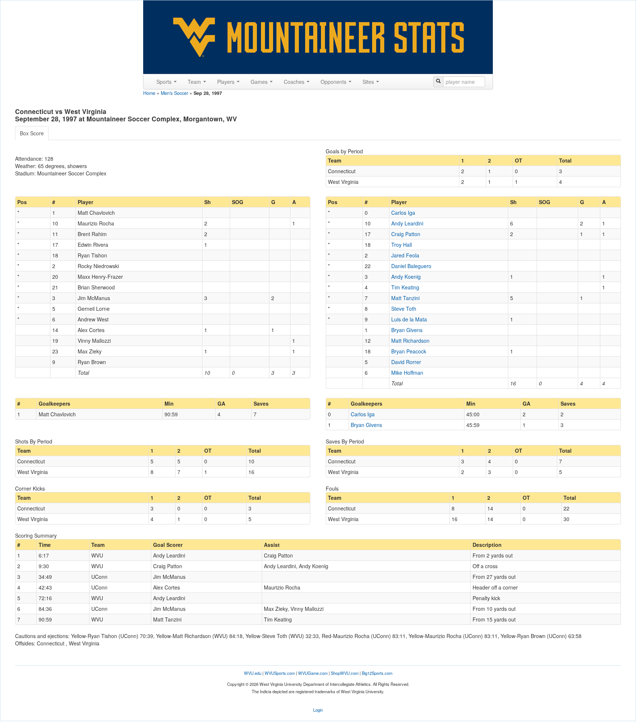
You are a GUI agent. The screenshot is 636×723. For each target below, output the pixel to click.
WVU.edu (252, 673)
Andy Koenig (406, 276)
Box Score (32, 133)
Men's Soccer (174, 93)
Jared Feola (405, 255)
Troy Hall (401, 244)
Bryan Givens (407, 330)
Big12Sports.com (377, 673)
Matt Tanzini (405, 298)
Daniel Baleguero (411, 266)
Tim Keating (405, 287)
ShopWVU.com (344, 673)
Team (195, 81)
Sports (164, 81)
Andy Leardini (407, 223)
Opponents (334, 81)
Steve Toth (403, 308)
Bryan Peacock (408, 351)
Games (260, 81)
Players (226, 81)
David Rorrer (406, 362)
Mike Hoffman (407, 372)
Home (149, 93)
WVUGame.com (313, 673)
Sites (369, 81)
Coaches (295, 81)
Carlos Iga (403, 212)
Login (318, 710)
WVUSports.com (280, 673)
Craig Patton (405, 234)
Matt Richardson (410, 340)
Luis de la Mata (409, 319)
